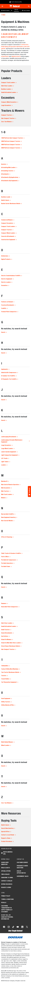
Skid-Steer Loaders (6, 86)
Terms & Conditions (7, 899)
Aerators (3, 164)
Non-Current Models (7, 520)
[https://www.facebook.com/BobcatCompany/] (4, 927)
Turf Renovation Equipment (9, 682)
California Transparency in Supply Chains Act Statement (6, 909)
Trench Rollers (5, 679)
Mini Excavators (5, 488)
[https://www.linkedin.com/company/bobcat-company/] (22, 927)
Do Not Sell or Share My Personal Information (7, 917)
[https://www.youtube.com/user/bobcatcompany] (18, 927)
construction (24, 44)
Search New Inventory (7, 828)
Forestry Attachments (7, 305)
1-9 (2, 34)
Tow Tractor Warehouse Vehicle (10, 672)
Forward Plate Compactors (9, 311)
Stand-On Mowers (6, 639)
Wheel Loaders (5, 745)
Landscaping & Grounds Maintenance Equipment (11, 441)
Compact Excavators (7, 223)
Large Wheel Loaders (7, 448)
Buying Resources (6, 884)
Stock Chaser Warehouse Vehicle (10, 646)
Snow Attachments (6, 633)
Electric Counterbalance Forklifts (11, 275)
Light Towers (5, 461)
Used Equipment (5, 698)
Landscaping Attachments (8, 436)
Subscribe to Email (7, 877)
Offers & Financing (6, 537)
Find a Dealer (5, 874)
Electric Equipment (6, 279)
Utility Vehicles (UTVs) (7, 705)
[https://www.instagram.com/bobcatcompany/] (9, 927)
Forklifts (3, 308)
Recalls (3, 902)
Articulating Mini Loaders (8, 167)
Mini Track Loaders (6, 494)
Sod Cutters (4, 636)
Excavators (4, 285)
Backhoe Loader (5, 197)
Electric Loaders (6, 282)
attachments (5, 56)
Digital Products (6, 259)
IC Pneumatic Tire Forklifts (9, 379)
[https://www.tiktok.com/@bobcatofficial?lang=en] (13, 927)
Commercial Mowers (7, 220)
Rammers (3, 603)
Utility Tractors (5, 702)
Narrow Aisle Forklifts (7, 514)
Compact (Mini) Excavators (9, 102)
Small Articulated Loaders (8, 92)
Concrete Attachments (7, 236)
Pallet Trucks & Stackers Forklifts (11, 553)
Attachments (5, 174)
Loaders (3, 465)
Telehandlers (4, 665)
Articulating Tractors (7, 171)
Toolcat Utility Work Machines (9, 669)
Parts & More (5, 556)
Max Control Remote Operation (10, 484)
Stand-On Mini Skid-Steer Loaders (11, 643)
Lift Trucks (4, 458)
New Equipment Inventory (8, 517)
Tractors (3, 675)
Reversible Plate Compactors (9, 606)
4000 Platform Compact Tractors (10, 144)
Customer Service (22, 862)
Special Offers (5, 831)
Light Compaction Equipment (9, 455)
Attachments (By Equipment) (9, 180)
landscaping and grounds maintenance (12, 46)
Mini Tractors (5, 491)
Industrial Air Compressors (9, 372)
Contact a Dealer (6, 881)
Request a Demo (5, 838)
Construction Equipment (8, 239)
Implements (4, 369)
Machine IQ (4, 481)
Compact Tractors (6, 115)
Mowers (3, 497)
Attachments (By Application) (9, 177)
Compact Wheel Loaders (8, 233)
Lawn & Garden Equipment (8, 452)
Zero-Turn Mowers (6, 121)
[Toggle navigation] (2, 6)
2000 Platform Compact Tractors (10, 141)
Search (3, 332)
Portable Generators (7, 563)
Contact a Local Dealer (7, 835)
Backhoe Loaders (6, 89)
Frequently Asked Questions (22, 866)
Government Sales (22, 876)
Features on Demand (7, 302)
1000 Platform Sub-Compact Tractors (12, 138)
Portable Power (5, 566)
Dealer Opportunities (21, 872)
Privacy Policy (5, 896)
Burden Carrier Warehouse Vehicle (10, 203)
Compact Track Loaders (8, 82)
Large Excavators (6, 105)
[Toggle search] (28, 6)
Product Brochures (6, 841)
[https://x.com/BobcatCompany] (27, 927)
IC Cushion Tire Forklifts (8, 376)
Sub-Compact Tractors (8, 118)
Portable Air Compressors (8, 560)
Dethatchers (4, 256)
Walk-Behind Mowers (7, 742)
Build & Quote (5, 200)
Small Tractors (5, 629)
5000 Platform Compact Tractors (10, 148)
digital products (16, 56)
